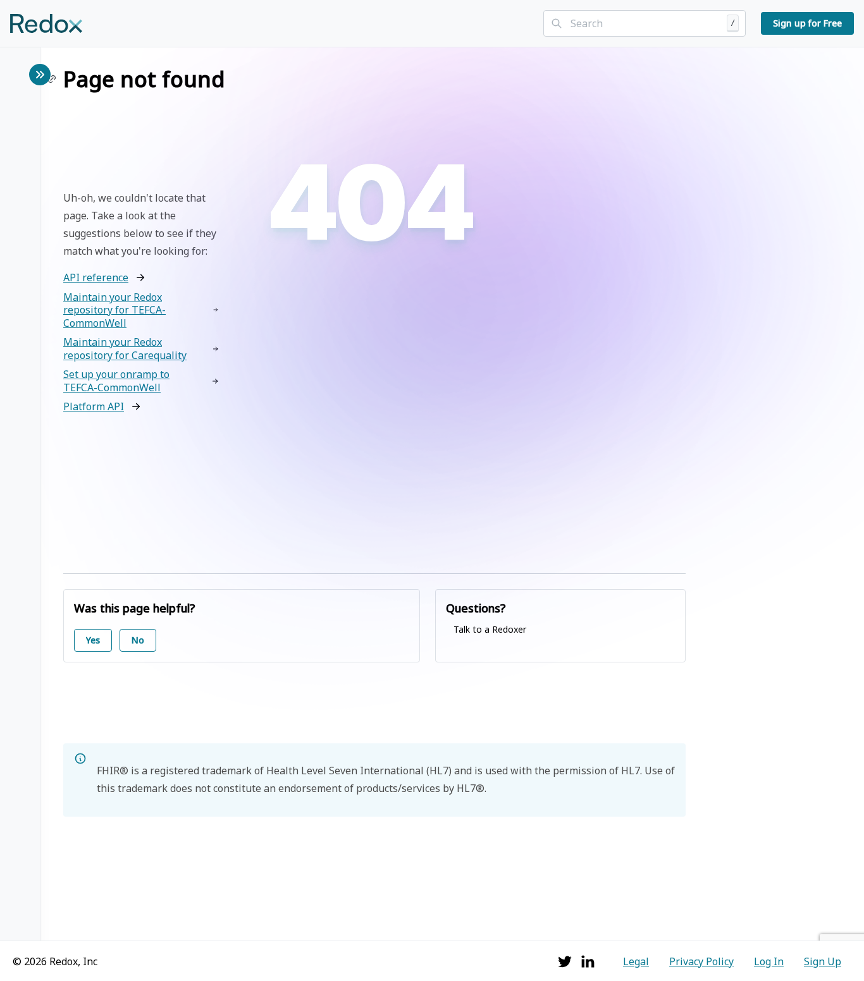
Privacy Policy (701, 961)
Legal (636, 961)
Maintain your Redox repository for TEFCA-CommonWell (114, 310)
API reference (95, 277)
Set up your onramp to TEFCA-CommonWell (116, 381)
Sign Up (822, 961)
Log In (769, 961)
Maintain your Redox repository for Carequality (125, 349)
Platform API (93, 406)
